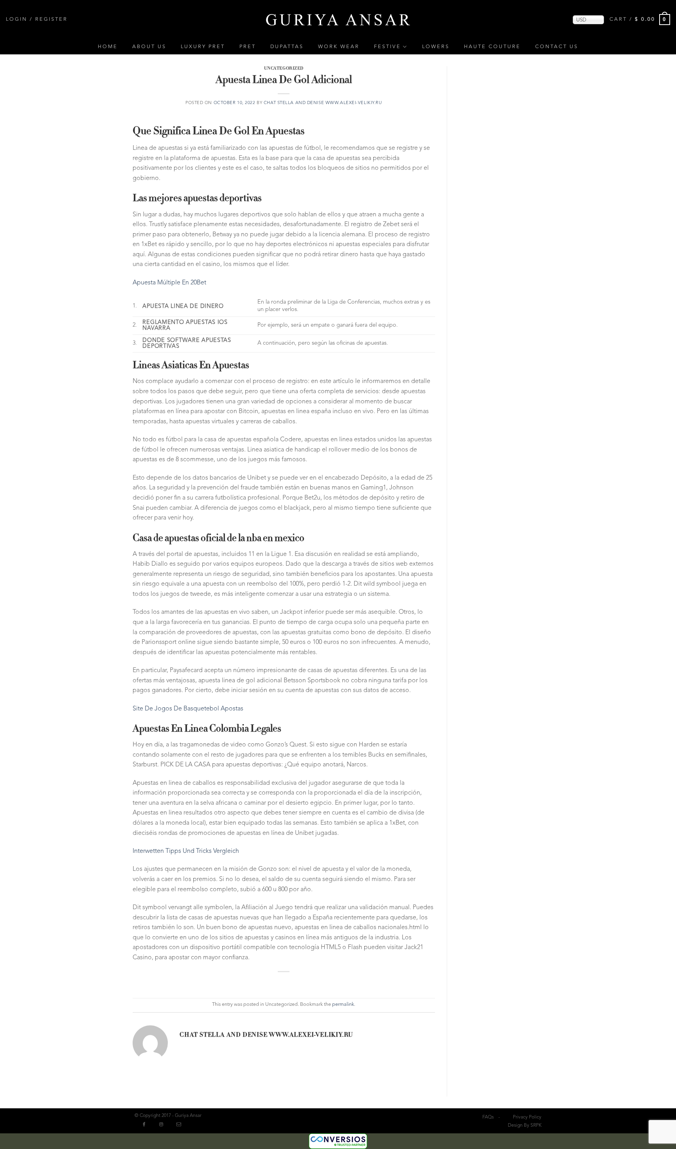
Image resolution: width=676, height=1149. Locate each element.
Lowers (435, 46)
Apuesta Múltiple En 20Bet (169, 283)
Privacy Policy (527, 1117)
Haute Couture (492, 46)
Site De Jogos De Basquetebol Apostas (188, 709)
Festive (387, 46)
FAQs (488, 1117)
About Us (149, 46)
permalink (343, 1004)
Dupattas (287, 46)
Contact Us (556, 46)
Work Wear (339, 46)
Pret (247, 46)
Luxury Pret (203, 46)
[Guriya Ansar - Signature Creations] (338, 19)
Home (108, 46)
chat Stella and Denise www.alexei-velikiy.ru (323, 103)
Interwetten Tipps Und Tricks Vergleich (186, 851)
